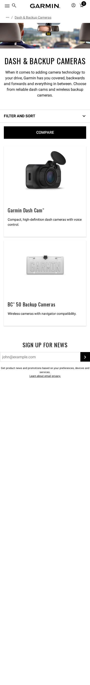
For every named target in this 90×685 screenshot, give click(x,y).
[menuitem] (14, 6)
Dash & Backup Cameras (33, 17)
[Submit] (85, 357)
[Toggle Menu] (3, 5)
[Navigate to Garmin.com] (45, 6)
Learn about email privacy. (45, 376)
